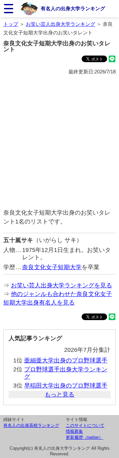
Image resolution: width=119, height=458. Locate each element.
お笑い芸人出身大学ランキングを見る (61, 285)
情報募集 (74, 431)
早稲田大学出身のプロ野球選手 (65, 385)
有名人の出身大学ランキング (73, 8)
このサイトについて (85, 425)
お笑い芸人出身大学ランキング (60, 24)
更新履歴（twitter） (84, 437)
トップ (10, 24)
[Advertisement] (59, 142)
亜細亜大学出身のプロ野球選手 (65, 360)
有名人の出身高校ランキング (31, 425)
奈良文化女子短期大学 (52, 267)
